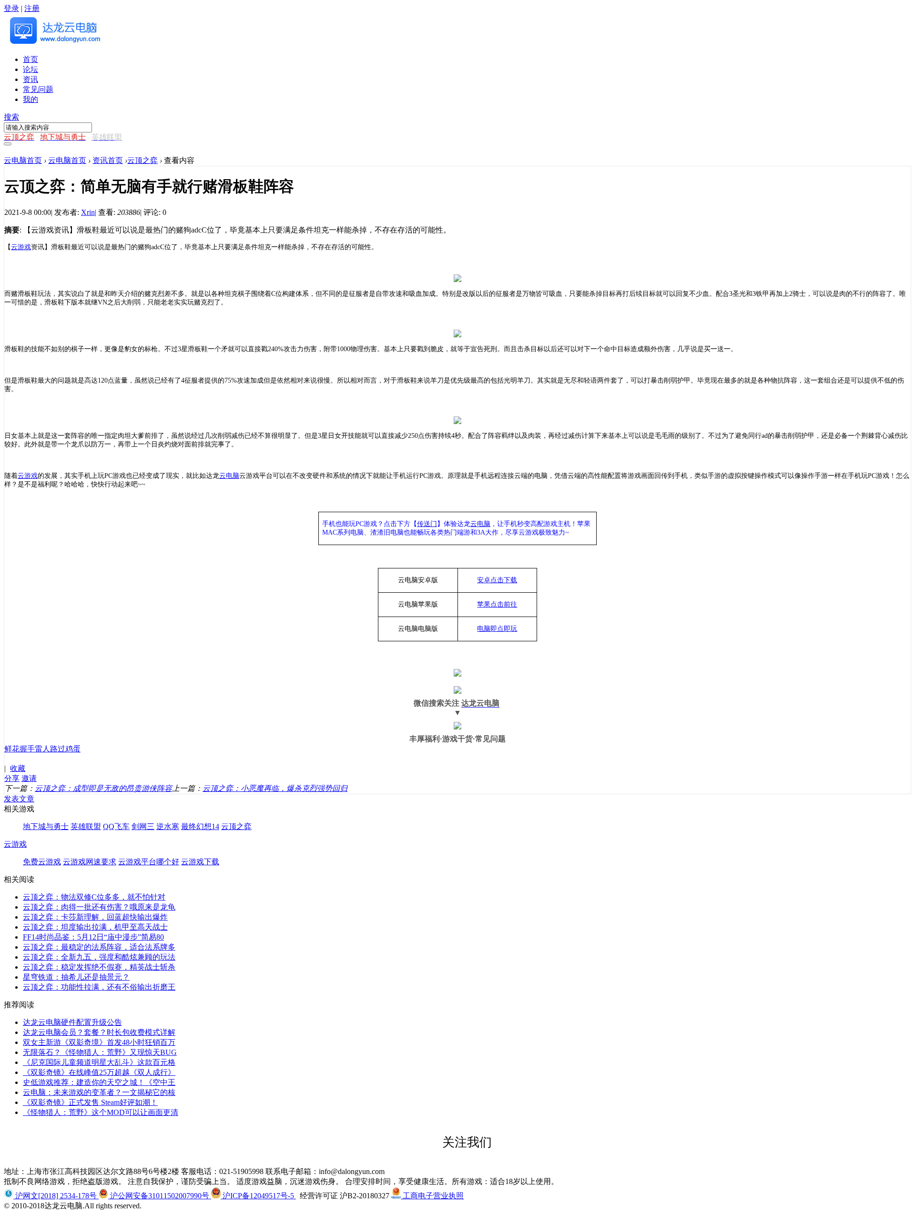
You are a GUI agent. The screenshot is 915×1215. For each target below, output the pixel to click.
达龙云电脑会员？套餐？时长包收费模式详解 (99, 1032)
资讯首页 (107, 160)
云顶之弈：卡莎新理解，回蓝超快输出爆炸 (95, 917)
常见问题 (38, 89)
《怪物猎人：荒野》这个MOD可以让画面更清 (100, 1112)
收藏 (17, 768)
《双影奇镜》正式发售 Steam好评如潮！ (90, 1102)
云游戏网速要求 (89, 862)
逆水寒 (167, 826)
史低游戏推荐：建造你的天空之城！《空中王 (99, 1082)
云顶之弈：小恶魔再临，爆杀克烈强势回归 (275, 788)
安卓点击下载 (497, 580)
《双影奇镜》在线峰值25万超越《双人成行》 (99, 1072)
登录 (11, 8)
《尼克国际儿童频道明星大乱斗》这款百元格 (99, 1062)
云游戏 (21, 247)
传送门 (427, 523)
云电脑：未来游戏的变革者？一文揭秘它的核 (99, 1092)
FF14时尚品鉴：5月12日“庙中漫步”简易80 (93, 937)
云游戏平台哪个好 (148, 862)
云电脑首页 (23, 160)
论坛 (30, 69)
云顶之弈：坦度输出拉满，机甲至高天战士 (95, 927)
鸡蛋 (73, 749)
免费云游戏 (42, 862)
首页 (30, 59)
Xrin (88, 212)
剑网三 (143, 826)
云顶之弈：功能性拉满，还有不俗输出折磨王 (99, 987)
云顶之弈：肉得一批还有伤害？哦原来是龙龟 (99, 907)
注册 (32, 8)
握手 (27, 749)
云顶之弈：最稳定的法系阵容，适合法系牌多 (99, 947)
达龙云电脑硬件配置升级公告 (72, 1022)
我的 (30, 99)
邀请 (29, 778)
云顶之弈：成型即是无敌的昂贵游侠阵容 (103, 788)
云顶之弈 (142, 160)
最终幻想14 (200, 826)
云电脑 (480, 523)
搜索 (11, 117)
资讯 (30, 79)
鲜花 (12, 749)
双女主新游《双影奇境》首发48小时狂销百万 (99, 1042)
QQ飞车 (116, 826)
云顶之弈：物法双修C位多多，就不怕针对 (94, 897)
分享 (12, 778)
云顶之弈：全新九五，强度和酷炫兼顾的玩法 (99, 957)
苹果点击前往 (497, 604)
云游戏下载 (200, 862)
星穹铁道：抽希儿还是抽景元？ (76, 977)
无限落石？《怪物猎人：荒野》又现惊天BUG (100, 1052)
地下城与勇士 (46, 826)
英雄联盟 (86, 826)
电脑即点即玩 (497, 628)
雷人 (42, 749)
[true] (7, 143)
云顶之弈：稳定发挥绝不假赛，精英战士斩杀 (99, 967)
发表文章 (19, 799)
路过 (57, 749)
